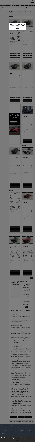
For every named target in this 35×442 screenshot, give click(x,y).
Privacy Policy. (28, 438)
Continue (17, 28)
